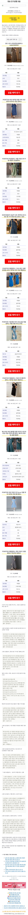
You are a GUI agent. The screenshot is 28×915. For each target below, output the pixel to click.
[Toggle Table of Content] (19, 39)
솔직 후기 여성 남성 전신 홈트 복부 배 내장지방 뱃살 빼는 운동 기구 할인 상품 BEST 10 (15, 866)
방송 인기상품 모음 (14, 1)
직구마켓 (23, 911)
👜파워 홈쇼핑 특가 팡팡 (14, 901)
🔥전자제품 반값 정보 (14, 894)
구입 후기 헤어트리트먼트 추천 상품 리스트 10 (15, 908)
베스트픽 (9, 911)
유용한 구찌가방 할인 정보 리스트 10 (14, 869)
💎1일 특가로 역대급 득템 (14, 899)
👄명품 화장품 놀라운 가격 (14, 896)
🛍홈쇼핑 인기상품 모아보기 (14, 898)
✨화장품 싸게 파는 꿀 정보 (14, 893)
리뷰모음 (13, 911)
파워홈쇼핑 (18, 911)
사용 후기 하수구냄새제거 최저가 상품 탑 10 (14, 906)
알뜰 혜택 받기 (14, 92)
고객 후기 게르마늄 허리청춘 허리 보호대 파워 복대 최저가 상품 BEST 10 (15, 862)
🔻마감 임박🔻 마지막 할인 (14, 19)
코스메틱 (4, 911)
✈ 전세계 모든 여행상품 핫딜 (14, 903)
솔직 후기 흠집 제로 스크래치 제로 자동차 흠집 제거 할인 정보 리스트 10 (15, 858)
